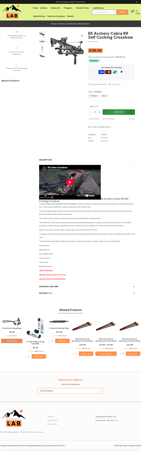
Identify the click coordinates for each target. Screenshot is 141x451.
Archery (44, 8)
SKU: (90, 138)
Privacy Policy (52, 424)
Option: (95, 92)
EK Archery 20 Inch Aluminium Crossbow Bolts (129, 340)
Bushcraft (55, 8)
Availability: (92, 135)
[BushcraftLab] (12, 12)
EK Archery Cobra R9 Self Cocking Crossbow (110, 35)
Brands (70, 16)
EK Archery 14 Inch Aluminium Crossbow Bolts (82, 340)
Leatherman (98, 8)
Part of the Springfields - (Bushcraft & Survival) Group (21, 432)
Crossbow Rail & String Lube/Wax (35, 343)
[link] (28, 355)
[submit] (100, 390)
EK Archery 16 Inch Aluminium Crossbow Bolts (106, 340)
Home (35, 8)
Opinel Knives (39, 16)
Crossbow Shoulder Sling (59, 328)
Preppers (68, 8)
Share (133, 119)
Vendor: (91, 141)
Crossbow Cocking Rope (11, 328)
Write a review (93, 41)
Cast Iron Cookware (56, 16)
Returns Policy (53, 420)
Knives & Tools (82, 8)
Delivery (51, 417)
